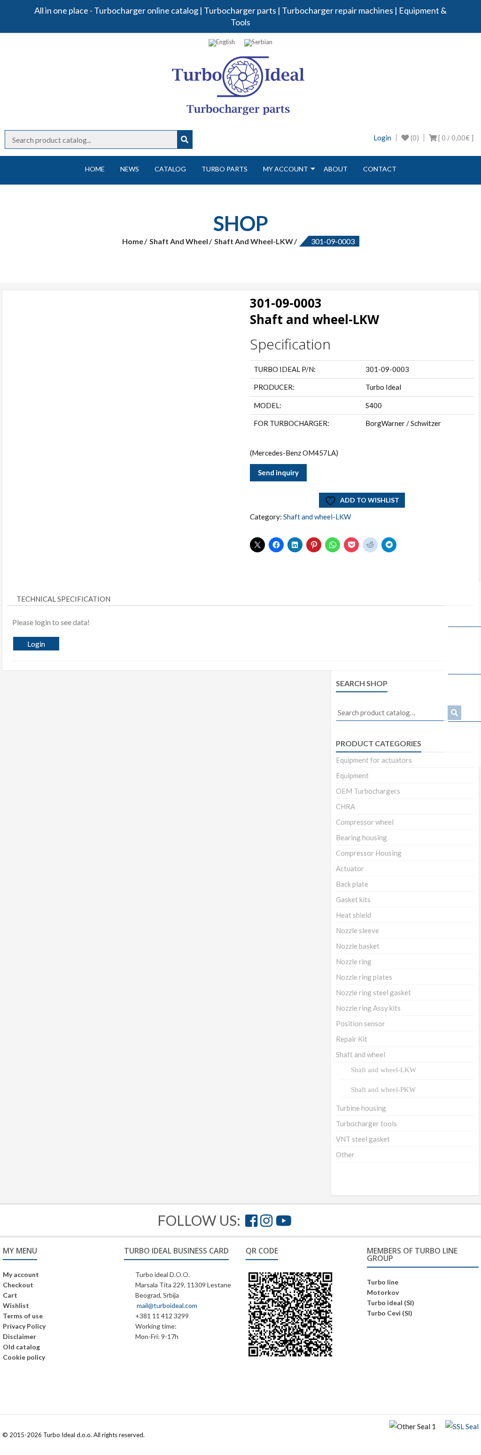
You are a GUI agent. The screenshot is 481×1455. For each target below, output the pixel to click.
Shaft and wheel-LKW (253, 241)
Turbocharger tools (366, 1123)
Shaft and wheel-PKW (383, 1089)
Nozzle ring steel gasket (373, 992)
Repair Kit (351, 1039)
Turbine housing (361, 1108)
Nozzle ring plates (364, 977)
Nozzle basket (358, 946)
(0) (414, 137)
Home (95, 169)
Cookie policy (24, 1357)
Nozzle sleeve (357, 930)
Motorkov (383, 1292)
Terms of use (23, 1316)
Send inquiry (278, 472)
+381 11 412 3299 (162, 1316)
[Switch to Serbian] (258, 42)
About (336, 169)
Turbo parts (225, 169)
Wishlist (16, 1305)
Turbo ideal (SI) (390, 1303)
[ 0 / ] (455, 137)
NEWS (129, 169)
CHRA (345, 806)
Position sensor (360, 1023)
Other (345, 1154)
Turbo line (382, 1282)
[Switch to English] (222, 42)
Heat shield (353, 915)
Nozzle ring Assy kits (368, 1008)
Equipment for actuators (374, 760)
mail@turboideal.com (167, 1305)
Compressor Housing (369, 853)
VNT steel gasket (363, 1139)
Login (382, 137)
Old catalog (21, 1347)
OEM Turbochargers (368, 791)
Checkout (18, 1285)
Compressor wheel (365, 822)
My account (285, 169)
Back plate (352, 884)
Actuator (350, 868)
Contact (379, 169)
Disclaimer (19, 1336)
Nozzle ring (354, 961)
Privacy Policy (24, 1326)
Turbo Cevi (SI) (389, 1313)
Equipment (352, 775)
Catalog (170, 169)
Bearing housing (361, 837)
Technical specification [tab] (63, 599)
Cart (10, 1295)
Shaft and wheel (178, 241)
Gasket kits (353, 899)
